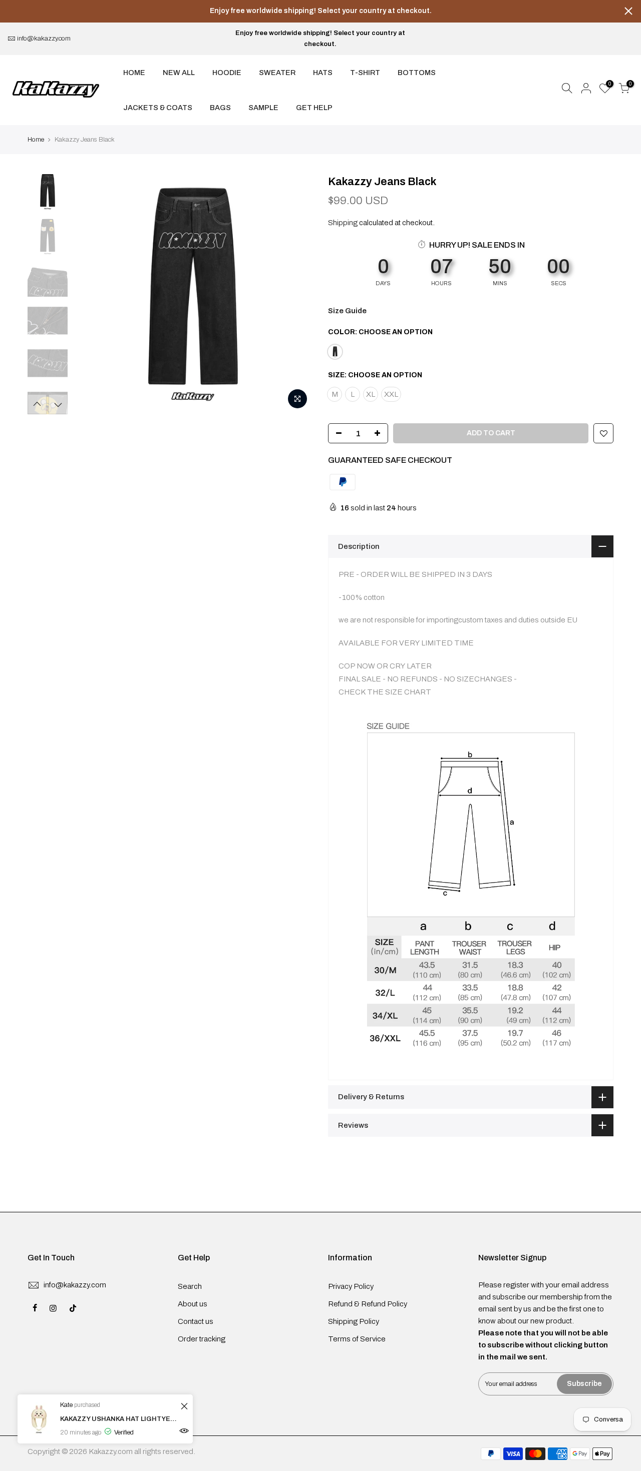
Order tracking (201, 1339)
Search (190, 1286)
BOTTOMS (417, 73)
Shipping (343, 223)
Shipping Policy (353, 1321)
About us (192, 1304)
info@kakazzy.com (44, 38)
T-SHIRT (365, 73)
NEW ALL (179, 73)
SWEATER (277, 73)
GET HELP (314, 108)
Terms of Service (357, 1339)
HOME (134, 73)
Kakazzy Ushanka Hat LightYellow (119, 1418)
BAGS (220, 108)
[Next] (295, 294)
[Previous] (90, 294)
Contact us (195, 1321)
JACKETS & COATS (157, 108)
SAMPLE (263, 108)
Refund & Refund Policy (367, 1304)
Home (36, 139)
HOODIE (226, 73)
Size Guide (347, 311)
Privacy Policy (351, 1286)
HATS (323, 73)
